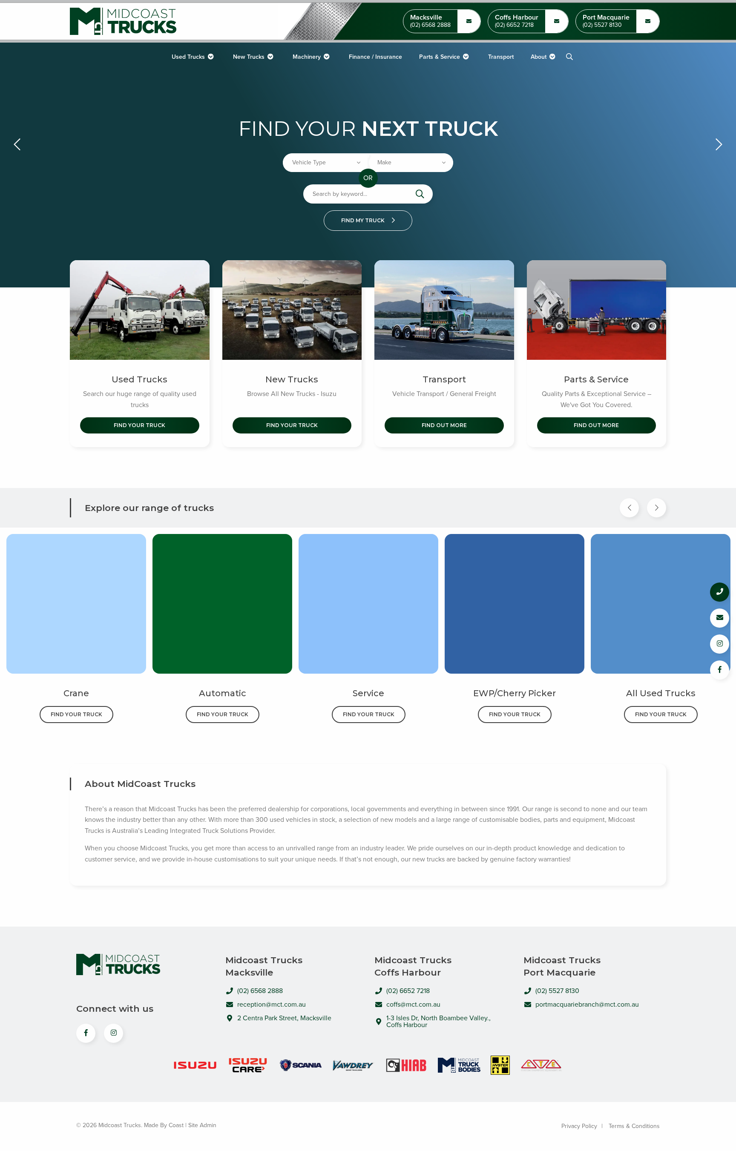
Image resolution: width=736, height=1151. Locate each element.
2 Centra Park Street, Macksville (284, 1018)
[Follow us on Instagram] (719, 644)
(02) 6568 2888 (430, 25)
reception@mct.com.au (271, 1004)
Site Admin (202, 1125)
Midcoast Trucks (123, 21)
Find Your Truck (139, 425)
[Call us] (719, 592)
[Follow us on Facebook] (719, 670)
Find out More (444, 425)
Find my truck (363, 220)
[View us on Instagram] (113, 1033)
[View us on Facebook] (85, 1033)
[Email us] (719, 618)
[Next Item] (656, 507)
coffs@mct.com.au (413, 1004)
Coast (176, 1125)
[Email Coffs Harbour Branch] (468, 21)
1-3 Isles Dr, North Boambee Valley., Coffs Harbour (438, 1021)
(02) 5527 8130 (602, 25)
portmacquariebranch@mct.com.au (587, 1004)
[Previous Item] (629, 507)
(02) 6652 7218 (514, 25)
